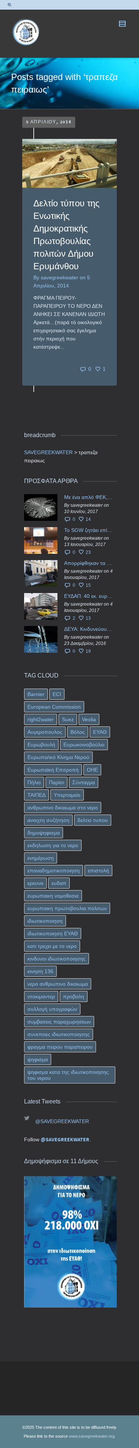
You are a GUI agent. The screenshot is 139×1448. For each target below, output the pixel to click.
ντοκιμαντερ (41, 996)
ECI (57, 694)
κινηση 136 (40, 971)
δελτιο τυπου (92, 820)
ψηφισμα (37, 1059)
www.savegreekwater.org (92, 1436)
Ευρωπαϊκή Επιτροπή (53, 770)
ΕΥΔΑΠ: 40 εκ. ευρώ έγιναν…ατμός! (88, 596)
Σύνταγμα (83, 782)
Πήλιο (34, 782)
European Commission (54, 707)
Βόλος (77, 732)
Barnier (35, 694)
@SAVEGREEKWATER (62, 1121)
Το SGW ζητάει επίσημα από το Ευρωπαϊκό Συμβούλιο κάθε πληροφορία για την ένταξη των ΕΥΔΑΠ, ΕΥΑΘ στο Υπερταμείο (88, 530)
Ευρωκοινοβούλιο (84, 745)
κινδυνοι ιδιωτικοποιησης (56, 959)
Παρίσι (56, 782)
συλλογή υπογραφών (52, 1009)
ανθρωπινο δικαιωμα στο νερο (62, 807)
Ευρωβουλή (41, 745)
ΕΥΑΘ (100, 732)
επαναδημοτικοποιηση (53, 870)
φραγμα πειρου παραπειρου (60, 1047)
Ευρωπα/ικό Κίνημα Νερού (58, 757)
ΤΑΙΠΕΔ (36, 795)
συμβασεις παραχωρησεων (59, 1022)
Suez (68, 719)
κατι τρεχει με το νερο (52, 946)
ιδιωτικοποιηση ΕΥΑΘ (52, 933)
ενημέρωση (40, 858)
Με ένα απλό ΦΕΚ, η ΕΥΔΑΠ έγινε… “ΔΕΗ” (88, 497)
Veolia (89, 719)
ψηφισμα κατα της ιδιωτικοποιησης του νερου (68, 1075)
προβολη (73, 996)
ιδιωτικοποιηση (45, 921)
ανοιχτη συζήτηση (48, 820)
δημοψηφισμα (43, 833)
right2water (40, 719)
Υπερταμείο (67, 795)
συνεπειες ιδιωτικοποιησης (58, 1034)
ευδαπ (59, 883)
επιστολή (98, 870)
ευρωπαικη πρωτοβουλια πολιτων (67, 908)
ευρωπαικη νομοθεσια (53, 896)
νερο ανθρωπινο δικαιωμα (57, 984)
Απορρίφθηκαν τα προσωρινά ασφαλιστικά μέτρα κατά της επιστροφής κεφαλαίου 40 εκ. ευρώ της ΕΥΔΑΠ (88, 563)
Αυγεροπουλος (44, 732)
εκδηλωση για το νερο (52, 845)
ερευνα (35, 883)
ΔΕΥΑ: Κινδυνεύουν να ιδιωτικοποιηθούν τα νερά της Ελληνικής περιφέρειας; (88, 629)
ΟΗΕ (92, 770)
